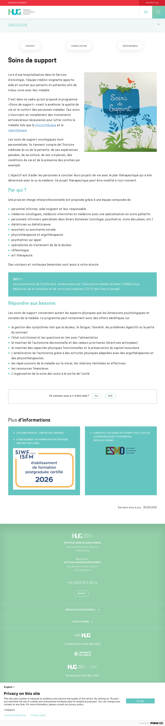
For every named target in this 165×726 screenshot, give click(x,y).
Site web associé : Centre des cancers (40, 433)
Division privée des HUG (82, 675)
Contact (81, 594)
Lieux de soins (80, 622)
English (8, 687)
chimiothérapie (45, 125)
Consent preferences (15, 715)
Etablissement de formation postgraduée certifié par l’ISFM (42, 441)
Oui (96, 396)
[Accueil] (21, 12)
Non (110, 396)
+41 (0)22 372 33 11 (82, 583)
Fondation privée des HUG (82, 644)
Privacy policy (38, 715)
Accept (140, 701)
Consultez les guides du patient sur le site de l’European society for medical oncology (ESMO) (121, 437)
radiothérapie (17, 130)
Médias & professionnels (80, 610)
